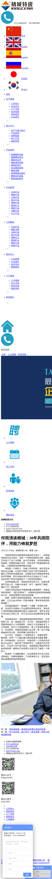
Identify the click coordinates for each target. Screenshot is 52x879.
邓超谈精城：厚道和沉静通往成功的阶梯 (27, 729)
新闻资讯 (10, 817)
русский (24, 68)
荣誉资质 (10, 811)
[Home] (7, 332)
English (24, 47)
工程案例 (10, 819)
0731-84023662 (12, 524)
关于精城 (10, 806)
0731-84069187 (12, 744)
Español (24, 57)
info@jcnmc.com (13, 751)
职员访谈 (22, 354)
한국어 (24, 90)
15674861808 (11, 746)
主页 (4, 354)
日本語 (24, 79)
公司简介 (10, 809)
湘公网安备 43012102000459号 (36, 863)
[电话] (7, 345)
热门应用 (10, 824)
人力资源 (12, 354)
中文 (23, 36)
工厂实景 (10, 814)
